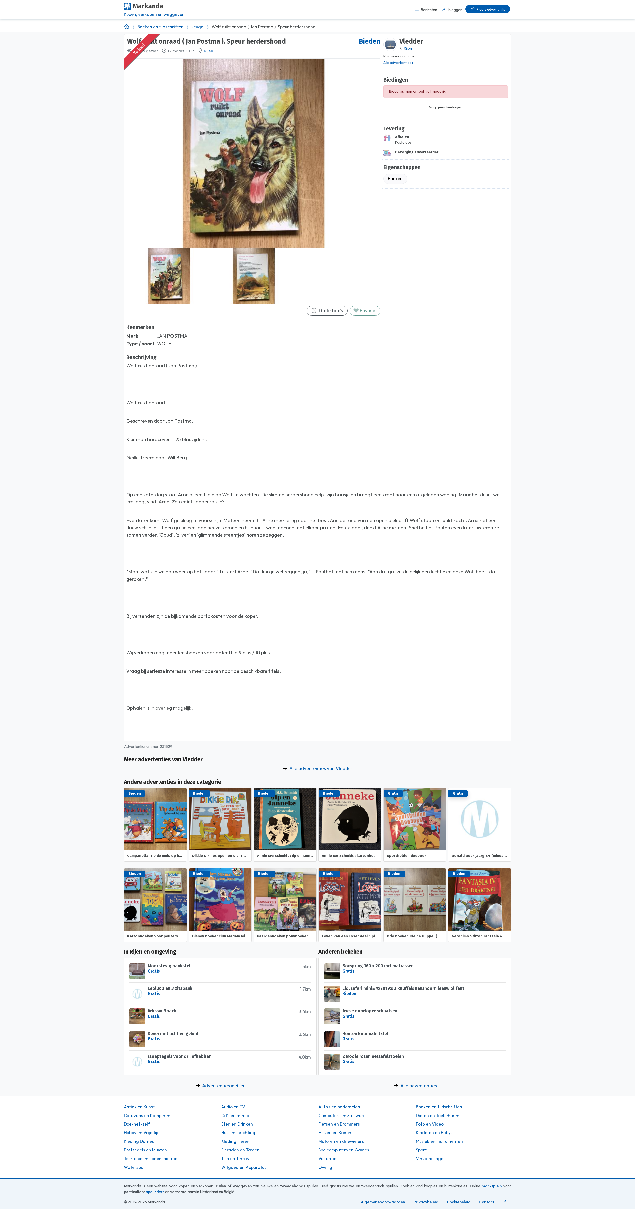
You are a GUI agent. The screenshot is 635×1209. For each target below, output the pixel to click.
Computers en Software (342, 1115)
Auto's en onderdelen (339, 1107)
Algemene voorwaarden (383, 1202)
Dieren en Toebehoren (437, 1115)
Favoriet (368, 310)
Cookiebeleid (459, 1202)
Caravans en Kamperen (147, 1115)
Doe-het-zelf (137, 1124)
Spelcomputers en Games (343, 1150)
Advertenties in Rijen (224, 1086)
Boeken (395, 178)
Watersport (135, 1167)
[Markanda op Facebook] (505, 1202)
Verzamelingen (431, 1158)
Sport (421, 1150)
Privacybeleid (426, 1202)
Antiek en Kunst (139, 1107)
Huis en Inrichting (238, 1132)
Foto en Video (430, 1124)
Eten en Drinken (237, 1124)
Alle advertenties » (398, 62)
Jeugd (197, 26)
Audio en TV (233, 1107)
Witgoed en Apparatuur (244, 1167)
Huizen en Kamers (336, 1132)
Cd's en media (235, 1115)
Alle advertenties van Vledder (321, 768)
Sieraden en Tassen (240, 1150)
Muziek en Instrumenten (439, 1141)
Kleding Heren (235, 1141)
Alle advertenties (418, 1086)
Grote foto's (331, 310)
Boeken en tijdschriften (160, 26)
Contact (486, 1202)
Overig (325, 1167)
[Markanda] (126, 26)
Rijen (208, 50)
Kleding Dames (139, 1141)
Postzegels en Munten (145, 1150)
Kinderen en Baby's (434, 1132)
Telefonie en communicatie (150, 1158)
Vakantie (327, 1158)
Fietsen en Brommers (339, 1124)
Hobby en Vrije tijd (142, 1132)
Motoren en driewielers (341, 1141)
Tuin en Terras (235, 1158)
